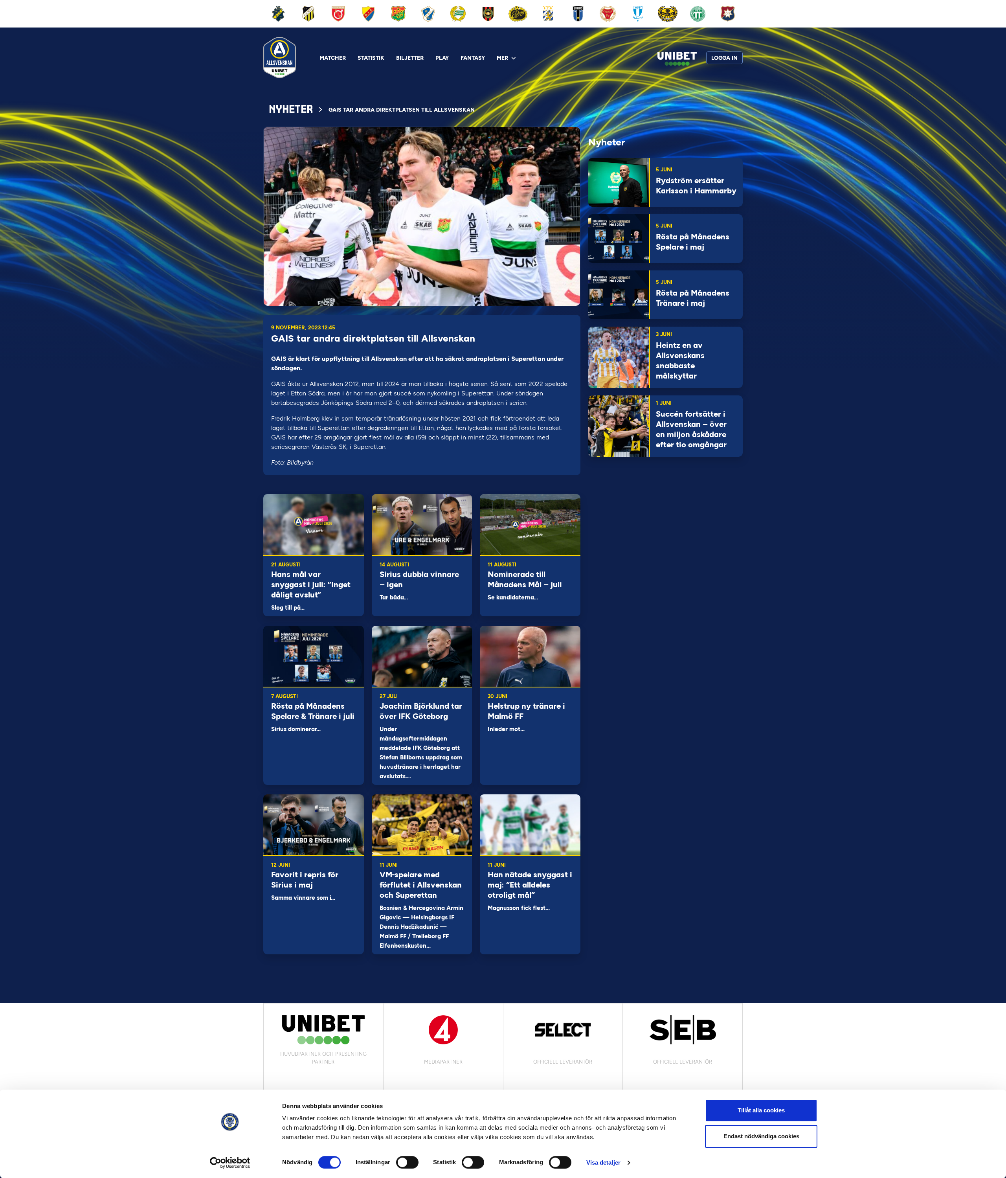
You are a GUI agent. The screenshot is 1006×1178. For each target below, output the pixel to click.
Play (442, 58)
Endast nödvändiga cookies (761, 1136)
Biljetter (410, 58)
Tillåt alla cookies (761, 1110)
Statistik (371, 58)
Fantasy (473, 58)
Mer (502, 58)
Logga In (724, 58)
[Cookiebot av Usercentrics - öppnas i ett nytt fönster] (230, 1163)
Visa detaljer (603, 1162)
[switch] (407, 1162)
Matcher (332, 58)
